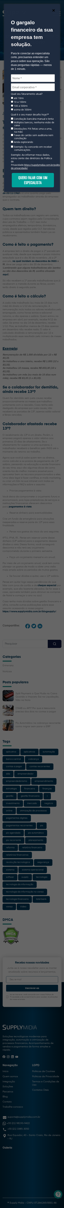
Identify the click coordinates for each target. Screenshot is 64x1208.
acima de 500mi (22, 109)
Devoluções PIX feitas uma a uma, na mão (32, 130)
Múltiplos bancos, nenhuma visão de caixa (33, 124)
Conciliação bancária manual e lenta (33, 118)
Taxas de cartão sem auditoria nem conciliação (33, 137)
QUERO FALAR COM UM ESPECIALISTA (32, 180)
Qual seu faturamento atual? (26, 93)
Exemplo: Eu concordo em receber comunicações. (32, 148)
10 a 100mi (19, 101)
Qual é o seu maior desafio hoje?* (30, 114)
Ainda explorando (23, 142)
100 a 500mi (20, 105)
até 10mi (18, 98)
